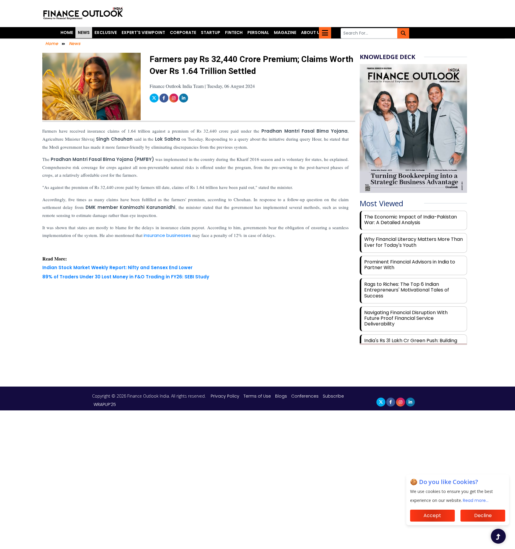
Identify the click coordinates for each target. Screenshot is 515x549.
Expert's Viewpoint (143, 32)
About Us (311, 32)
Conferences (305, 396)
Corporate (183, 32)
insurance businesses (167, 235)
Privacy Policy (226, 396)
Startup (210, 32)
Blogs (281, 396)
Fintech (234, 32)
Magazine (285, 32)
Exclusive (105, 32)
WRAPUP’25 (105, 404)
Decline (483, 515)
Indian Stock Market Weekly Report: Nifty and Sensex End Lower (117, 267)
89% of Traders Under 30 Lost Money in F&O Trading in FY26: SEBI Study (125, 277)
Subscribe (333, 396)
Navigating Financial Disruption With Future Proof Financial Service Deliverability (406, 318)
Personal (258, 32)
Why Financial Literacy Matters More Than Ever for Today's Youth (413, 242)
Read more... (476, 500)
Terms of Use (257, 396)
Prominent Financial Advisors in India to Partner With (409, 264)
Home (67, 32)
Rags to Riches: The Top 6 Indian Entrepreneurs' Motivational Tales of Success (406, 290)
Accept (432, 515)
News (84, 32)
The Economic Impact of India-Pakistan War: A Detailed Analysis (410, 219)
